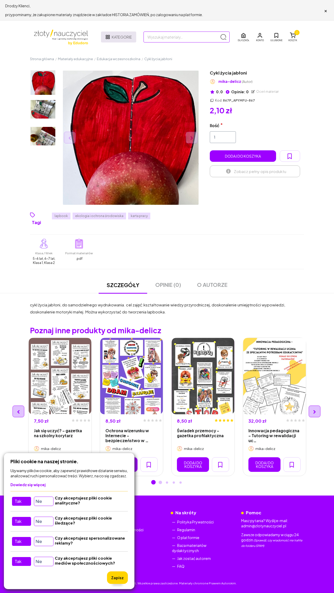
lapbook (61, 216)
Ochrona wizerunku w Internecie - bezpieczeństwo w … (127, 435)
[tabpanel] (60, 406)
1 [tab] (153, 482)
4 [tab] (173, 482)
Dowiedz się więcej (28, 484)
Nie (38, 501)
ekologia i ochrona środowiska (99, 216)
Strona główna (42, 59)
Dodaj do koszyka (243, 156)
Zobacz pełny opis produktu (260, 171)
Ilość (214, 125)
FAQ (180, 566)
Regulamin (186, 529)
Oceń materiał (267, 92)
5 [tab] (180, 482)
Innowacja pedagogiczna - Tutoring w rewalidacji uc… (273, 435)
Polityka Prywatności (195, 522)
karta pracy (139, 216)
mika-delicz (235, 81)
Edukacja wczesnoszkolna (118, 59)
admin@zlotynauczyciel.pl (263, 525)
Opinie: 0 (240, 91)
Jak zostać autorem (194, 558)
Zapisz (117, 577)
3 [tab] (167, 482)
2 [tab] (160, 482)
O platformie (188, 537)
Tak (18, 501)
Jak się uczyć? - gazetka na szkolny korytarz (58, 433)
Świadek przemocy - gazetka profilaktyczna (200, 433)
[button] (259, 37)
